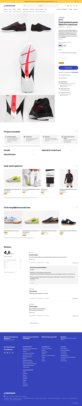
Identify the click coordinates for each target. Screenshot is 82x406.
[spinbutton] (62, 59)
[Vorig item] (73, 131)
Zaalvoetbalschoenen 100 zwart (49, 230)
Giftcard (75, 9)
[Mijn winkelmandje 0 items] (76, 5)
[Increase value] (65, 58)
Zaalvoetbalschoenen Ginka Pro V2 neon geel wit (12, 190)
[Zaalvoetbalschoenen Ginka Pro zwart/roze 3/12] (27, 67)
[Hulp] (71, 5)
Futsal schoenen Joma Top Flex (11, 230)
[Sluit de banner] (77, 1)
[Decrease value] (60, 58)
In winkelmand (68, 67)
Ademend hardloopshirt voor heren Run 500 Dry (68, 190)
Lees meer (32, 279)
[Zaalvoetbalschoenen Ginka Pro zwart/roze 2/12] (13, 26)
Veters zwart (44, 189)
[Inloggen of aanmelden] (73, 5)
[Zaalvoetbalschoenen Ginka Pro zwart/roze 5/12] (41, 108)
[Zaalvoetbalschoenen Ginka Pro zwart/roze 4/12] (13, 108)
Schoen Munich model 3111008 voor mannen (68, 231)
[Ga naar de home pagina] (9, 6)
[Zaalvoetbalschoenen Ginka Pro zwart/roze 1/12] (41, 26)
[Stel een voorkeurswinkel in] (68, 5)
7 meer (51, 119)
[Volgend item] (76, 131)
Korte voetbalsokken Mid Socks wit (31, 189)
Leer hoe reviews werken (9, 272)
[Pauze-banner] (75, 1)
